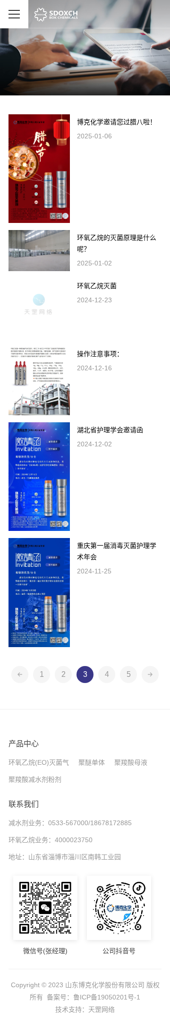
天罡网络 (101, 1009)
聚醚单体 (91, 762)
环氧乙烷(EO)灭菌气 (38, 762)
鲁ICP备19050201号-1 (106, 997)
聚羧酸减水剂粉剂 (34, 779)
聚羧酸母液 (130, 762)
